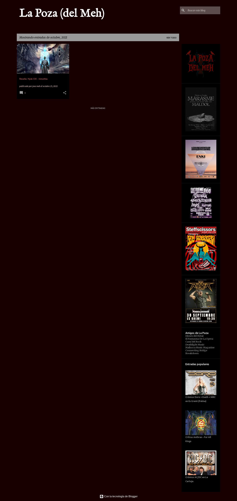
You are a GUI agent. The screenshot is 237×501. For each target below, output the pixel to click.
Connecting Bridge (196, 350)
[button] (65, 93)
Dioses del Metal (194, 335)
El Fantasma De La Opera (199, 338)
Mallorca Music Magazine (199, 347)
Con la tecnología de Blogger (121, 496)
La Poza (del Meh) (62, 13)
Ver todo (171, 38)
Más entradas (98, 108)
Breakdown (192, 353)
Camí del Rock (193, 341)
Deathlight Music (194, 344)
